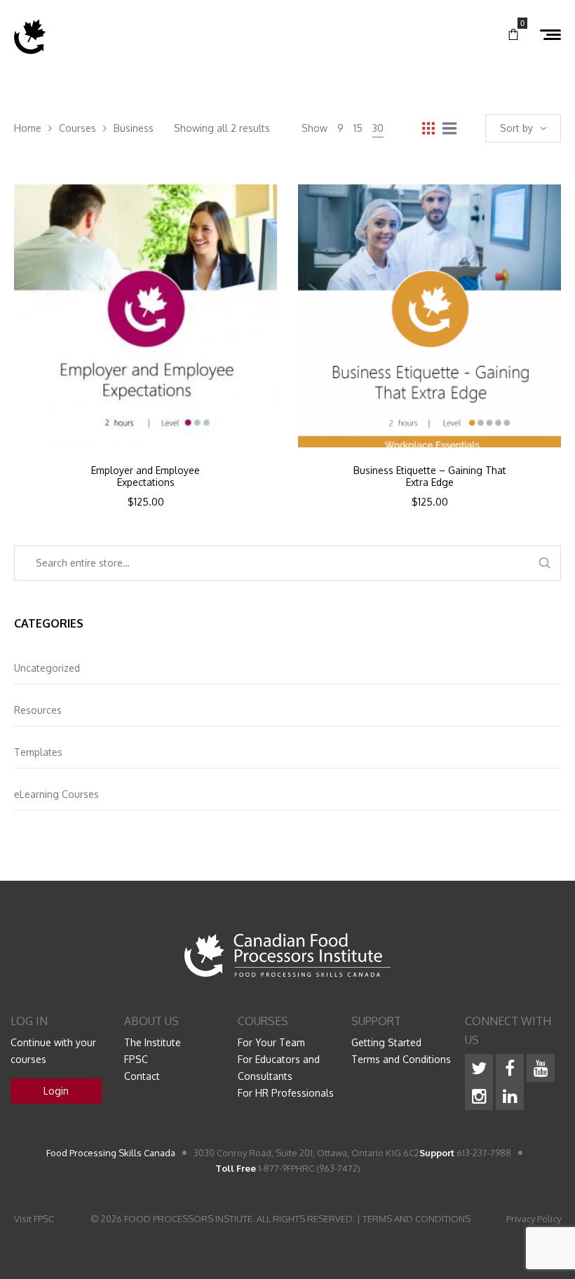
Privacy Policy (533, 1218)
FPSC (136, 1059)
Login (56, 1091)
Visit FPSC (34, 1218)
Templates (38, 752)
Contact (142, 1076)
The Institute (152, 1042)
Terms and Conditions (401, 1059)
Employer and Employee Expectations (145, 476)
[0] (513, 35)
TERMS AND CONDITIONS (417, 1218)
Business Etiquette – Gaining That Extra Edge (429, 476)
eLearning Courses (56, 794)
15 (358, 128)
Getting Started (386, 1042)
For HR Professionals (286, 1093)
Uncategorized (47, 668)
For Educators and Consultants (279, 1067)
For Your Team (271, 1042)
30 (378, 128)
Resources (38, 710)
